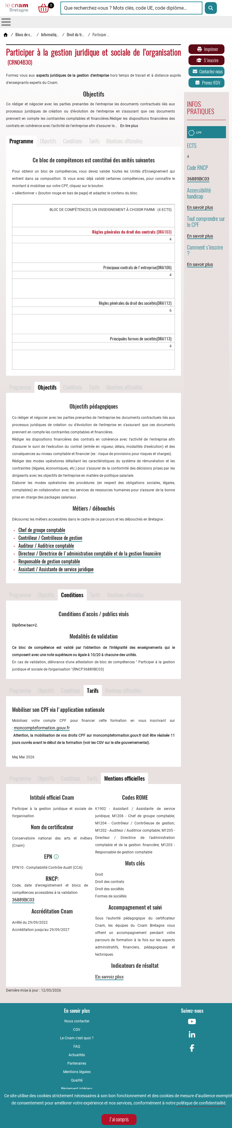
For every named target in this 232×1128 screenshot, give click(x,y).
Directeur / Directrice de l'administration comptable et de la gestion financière (89, 553)
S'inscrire (211, 60)
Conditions (72, 141)
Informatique (50, 34)
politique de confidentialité (200, 1103)
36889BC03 (23, 900)
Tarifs (94, 141)
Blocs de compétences (31, 34)
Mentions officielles (124, 141)
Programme (21, 141)
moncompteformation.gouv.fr (42, 727)
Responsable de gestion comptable (49, 561)
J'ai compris (119, 1119)
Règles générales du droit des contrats (132, 232)
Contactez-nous (211, 72)
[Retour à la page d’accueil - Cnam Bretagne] (5, 34)
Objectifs (48, 141)
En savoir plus (109, 977)
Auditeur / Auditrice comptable (46, 546)
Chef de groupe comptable (41, 530)
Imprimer (211, 49)
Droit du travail (78, 34)
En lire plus (129, 126)
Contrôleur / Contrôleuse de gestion (50, 538)
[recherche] (211, 8)
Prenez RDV (211, 83)
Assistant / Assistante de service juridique (56, 569)
